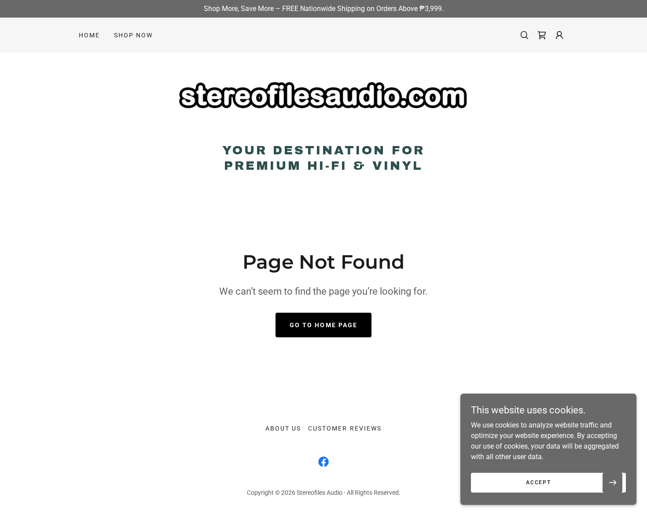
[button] (542, 35)
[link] (323, 100)
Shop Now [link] (133, 35)
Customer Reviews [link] (344, 428)
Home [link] (89, 35)
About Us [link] (283, 428)
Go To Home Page (323, 325)
